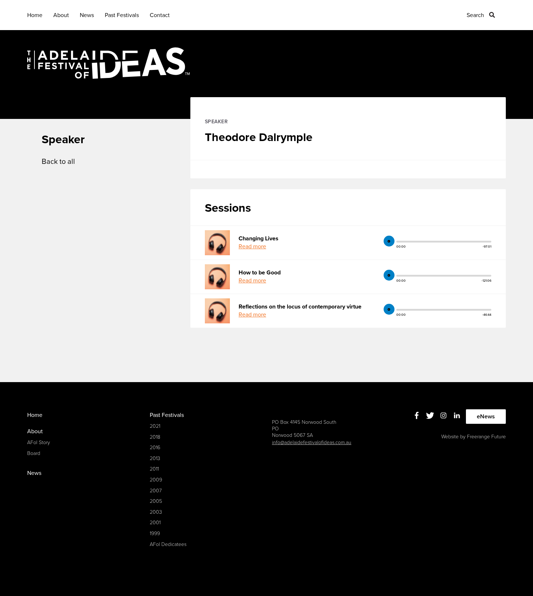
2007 (156, 491)
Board (33, 453)
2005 (156, 501)
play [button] (389, 241)
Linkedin (457, 415)
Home (34, 15)
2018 (155, 437)
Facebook (416, 415)
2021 (155, 426)
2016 (155, 447)
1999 (155, 533)
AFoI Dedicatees (168, 544)
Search (475, 15)
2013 (155, 458)
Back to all (58, 161)
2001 (155, 523)
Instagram (443, 415)
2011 (154, 469)
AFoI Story (38, 442)
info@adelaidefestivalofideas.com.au (311, 442)
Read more (252, 246)
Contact (160, 15)
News (87, 15)
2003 (156, 512)
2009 (156, 480)
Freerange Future (486, 437)
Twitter (430, 415)
